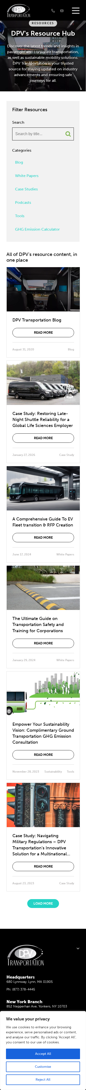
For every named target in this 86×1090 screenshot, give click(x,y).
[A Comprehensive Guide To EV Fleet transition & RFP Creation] (43, 488)
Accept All (43, 1054)
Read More (43, 333)
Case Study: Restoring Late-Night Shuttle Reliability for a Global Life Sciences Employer (42, 419)
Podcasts (23, 202)
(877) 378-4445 (23, 989)
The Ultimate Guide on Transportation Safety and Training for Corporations (38, 624)
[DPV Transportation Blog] (43, 289)
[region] (43, 1050)
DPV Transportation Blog (36, 320)
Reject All (43, 1080)
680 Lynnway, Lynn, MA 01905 (29, 982)
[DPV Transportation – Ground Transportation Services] (22, 10)
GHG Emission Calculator (37, 229)
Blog (19, 162)
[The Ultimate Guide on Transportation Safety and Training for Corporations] (43, 588)
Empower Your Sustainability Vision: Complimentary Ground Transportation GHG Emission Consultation (43, 733)
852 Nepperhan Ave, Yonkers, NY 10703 (36, 1006)
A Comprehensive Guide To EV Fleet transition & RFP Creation (42, 522)
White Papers (26, 175)
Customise (43, 1067)
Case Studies (26, 189)
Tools (19, 216)
